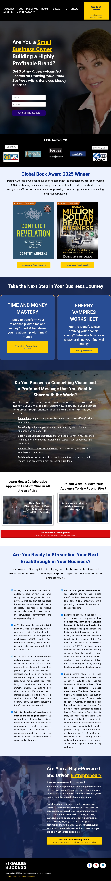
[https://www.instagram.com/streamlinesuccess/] (96, 865)
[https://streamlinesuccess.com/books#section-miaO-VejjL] (77, 230)
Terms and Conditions (26, 876)
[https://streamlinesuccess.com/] (8, 10)
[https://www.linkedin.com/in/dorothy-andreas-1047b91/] (103, 865)
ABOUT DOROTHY (26, 12)
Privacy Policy (11, 876)
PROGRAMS (32, 9)
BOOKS (44, 9)
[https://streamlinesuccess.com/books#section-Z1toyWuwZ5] (33, 230)
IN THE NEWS (71, 9)
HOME (20, 9)
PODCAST (57, 9)
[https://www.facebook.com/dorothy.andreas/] (89, 865)
